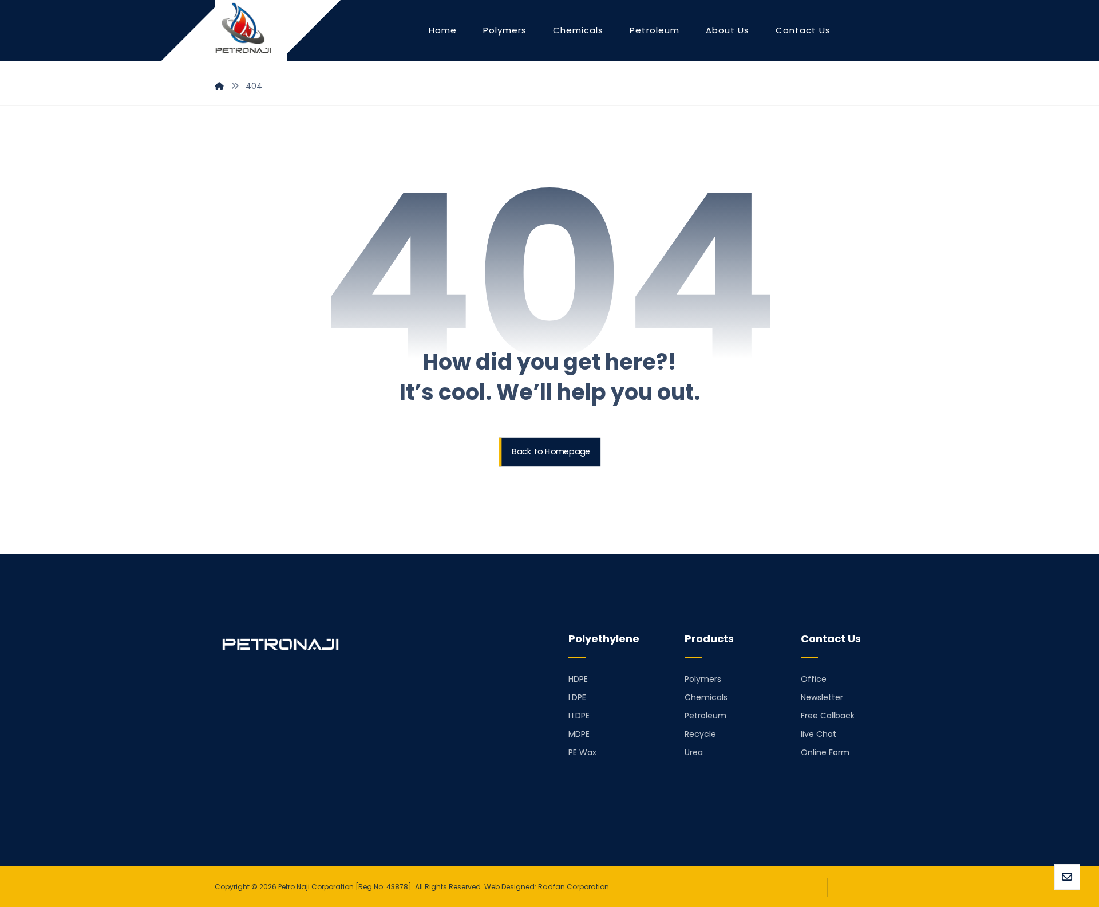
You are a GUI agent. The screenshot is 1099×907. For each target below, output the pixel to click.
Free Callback (828, 715)
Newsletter (822, 697)
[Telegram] (260, 811)
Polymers (703, 679)
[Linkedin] (244, 811)
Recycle (700, 734)
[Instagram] (276, 811)
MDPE (579, 734)
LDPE (577, 697)
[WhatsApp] (292, 811)
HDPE (578, 679)
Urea (694, 752)
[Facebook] (228, 811)
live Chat (818, 734)
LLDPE (579, 715)
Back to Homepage (551, 452)
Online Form (825, 752)
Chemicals (706, 697)
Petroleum (705, 715)
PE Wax (582, 752)
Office (814, 679)
